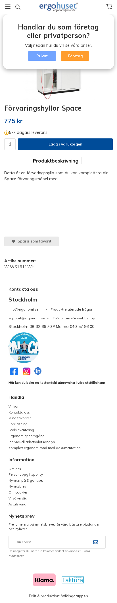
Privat (42, 56)
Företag (75, 56)
